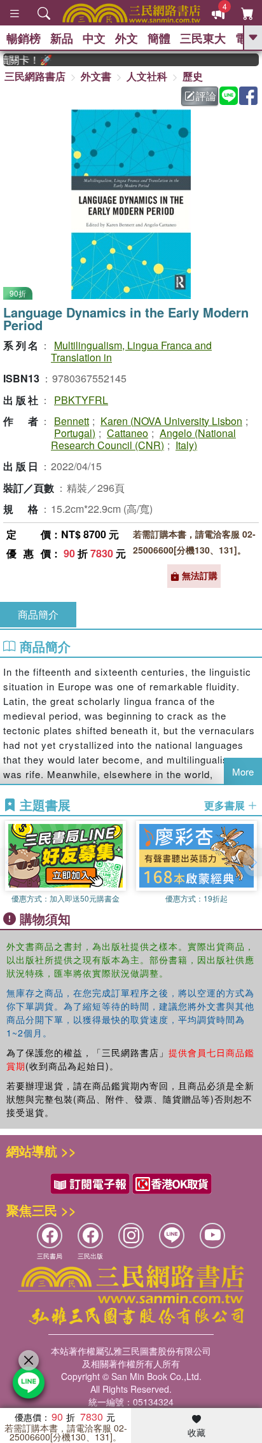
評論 (206, 95)
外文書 (96, 76)
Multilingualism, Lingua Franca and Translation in (131, 351)
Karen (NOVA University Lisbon (171, 421)
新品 (61, 38)
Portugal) (74, 433)
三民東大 (203, 38)
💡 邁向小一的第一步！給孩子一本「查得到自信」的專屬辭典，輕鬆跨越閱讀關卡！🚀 (21, 59)
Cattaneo (127, 433)
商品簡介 (38, 614)
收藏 (196, 1432)
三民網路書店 (35, 76)
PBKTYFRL (81, 400)
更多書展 (225, 805)
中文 (94, 38)
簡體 (159, 38)
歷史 (193, 76)
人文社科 (147, 76)
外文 (126, 38)
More (243, 771)
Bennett (71, 421)
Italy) (186, 445)
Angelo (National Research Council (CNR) (143, 439)
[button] (252, 862)
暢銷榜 (23, 38)
